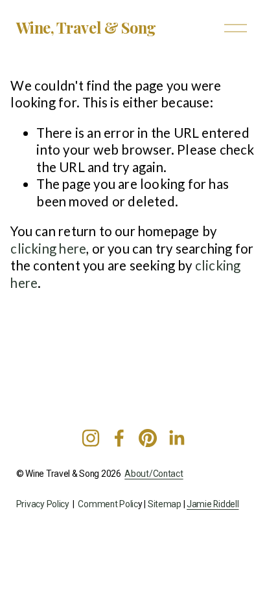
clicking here (48, 248)
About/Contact (153, 474)
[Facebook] (119, 438)
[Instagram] (91, 438)
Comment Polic (107, 504)
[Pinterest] (148, 438)
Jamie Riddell (212, 504)
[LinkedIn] (176, 438)
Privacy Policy (42, 504)
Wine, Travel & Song (86, 27)
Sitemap (164, 504)
